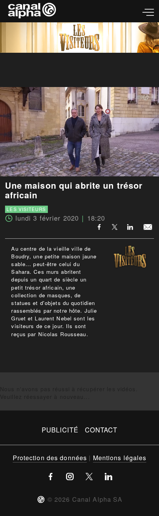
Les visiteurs (26, 209)
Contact (101, 429)
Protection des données (50, 457)
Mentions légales (120, 457)
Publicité (60, 429)
